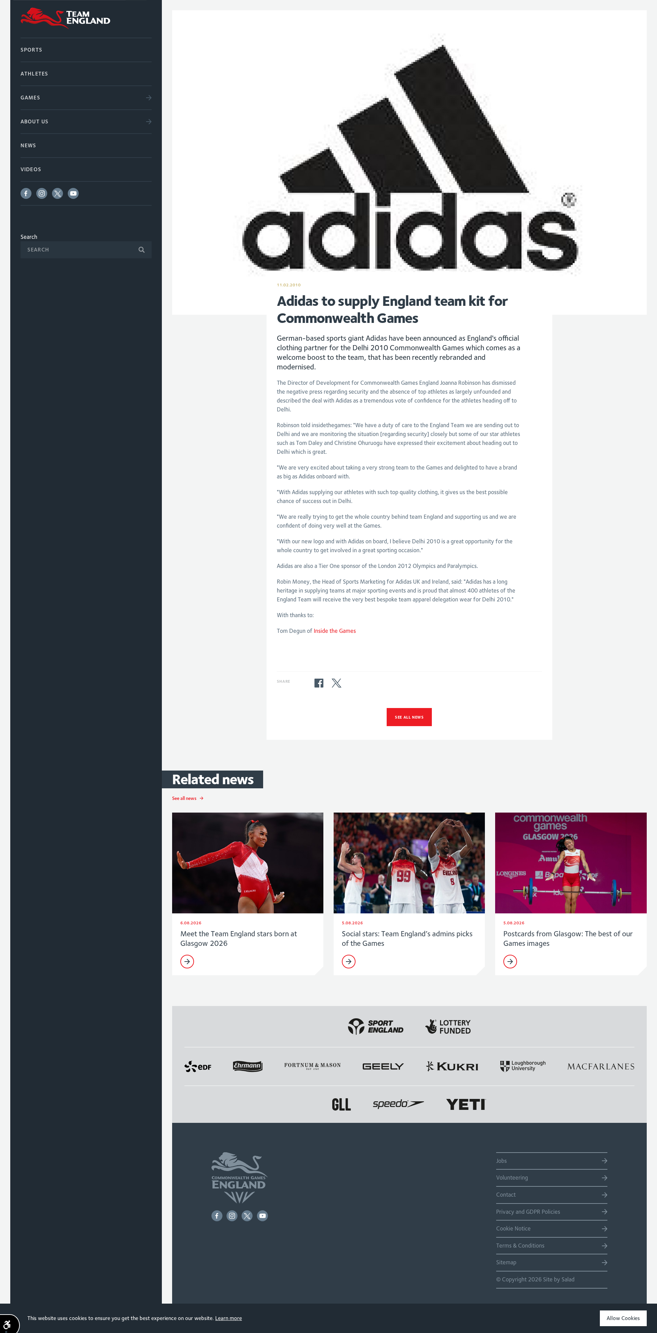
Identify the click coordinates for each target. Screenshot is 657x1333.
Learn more (228, 1318)
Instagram (41, 193)
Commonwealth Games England (86, 19)
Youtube (73, 193)
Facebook (26, 193)
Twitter (57, 193)
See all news (409, 717)
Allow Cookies (623, 1318)
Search (29, 236)
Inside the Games (335, 630)
